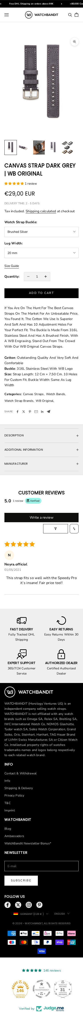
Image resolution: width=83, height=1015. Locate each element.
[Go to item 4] (53, 147)
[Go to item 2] (25, 147)
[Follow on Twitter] (18, 905)
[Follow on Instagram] (29, 905)
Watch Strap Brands (18, 401)
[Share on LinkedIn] (42, 411)
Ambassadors (14, 836)
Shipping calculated (41, 211)
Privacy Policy (14, 795)
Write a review (41, 517)
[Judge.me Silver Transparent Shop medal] (41, 989)
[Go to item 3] (39, 147)
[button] (14, 184)
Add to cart (41, 293)
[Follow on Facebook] (7, 905)
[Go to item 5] (67, 147)
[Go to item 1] (10, 147)
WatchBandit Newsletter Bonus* (27, 843)
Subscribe (21, 881)
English (59, 914)
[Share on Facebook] (17, 411)
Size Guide (11, 266)
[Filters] (55, 528)
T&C (7, 803)
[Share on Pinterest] (30, 411)
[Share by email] (36, 411)
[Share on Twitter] (23, 411)
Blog (7, 829)
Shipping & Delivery (18, 788)
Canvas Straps (33, 394)
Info (7, 781)
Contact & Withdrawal (20, 773)
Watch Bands (55, 394)
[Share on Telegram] (48, 411)
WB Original (44, 401)
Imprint (9, 810)
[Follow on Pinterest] (39, 905)
